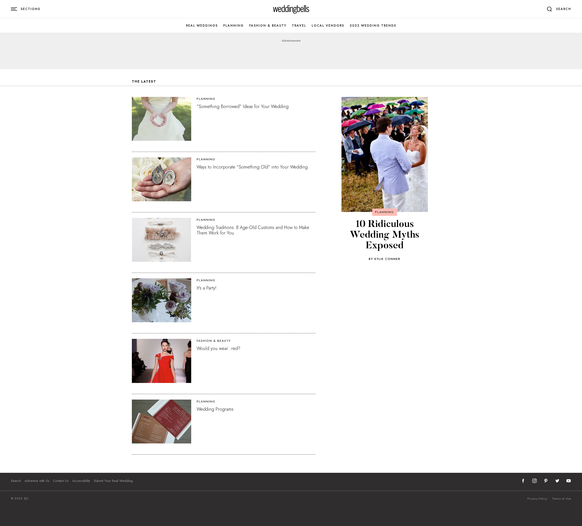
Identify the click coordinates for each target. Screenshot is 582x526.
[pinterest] (546, 480)
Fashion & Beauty (267, 25)
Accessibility (81, 480)
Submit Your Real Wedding (113, 480)
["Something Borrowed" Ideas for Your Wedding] (161, 119)
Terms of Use (561, 499)
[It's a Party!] (161, 300)
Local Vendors (328, 25)
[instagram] (534, 480)
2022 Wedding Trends (373, 25)
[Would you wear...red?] (161, 361)
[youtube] (568, 480)
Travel (299, 25)
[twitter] (557, 480)
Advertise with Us (37, 480)
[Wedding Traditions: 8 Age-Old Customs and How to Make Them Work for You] (161, 240)
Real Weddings (202, 25)
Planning (233, 25)
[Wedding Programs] (161, 421)
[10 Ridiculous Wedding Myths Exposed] (384, 154)
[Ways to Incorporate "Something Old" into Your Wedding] (161, 179)
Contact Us (61, 480)
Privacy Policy (537, 499)
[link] (291, 9)
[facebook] (523, 480)
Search (16, 480)
